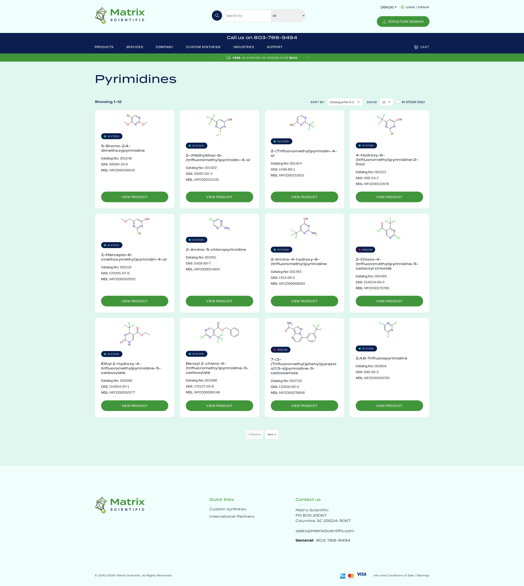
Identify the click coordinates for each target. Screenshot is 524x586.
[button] (308, 57)
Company (164, 47)
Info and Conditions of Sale (394, 575)
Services (134, 47)
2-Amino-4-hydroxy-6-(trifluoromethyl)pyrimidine (299, 261)
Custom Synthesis (203, 47)
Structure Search (406, 21)
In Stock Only (413, 101)
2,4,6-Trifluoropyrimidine (381, 358)
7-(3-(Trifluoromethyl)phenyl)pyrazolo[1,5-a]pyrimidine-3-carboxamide (303, 366)
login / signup (417, 7)
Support (275, 47)
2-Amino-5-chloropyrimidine (216, 249)
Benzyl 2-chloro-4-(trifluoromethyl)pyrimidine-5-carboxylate (217, 368)
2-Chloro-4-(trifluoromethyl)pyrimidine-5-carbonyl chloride (387, 264)
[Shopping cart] (416, 47)
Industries (243, 47)
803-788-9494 (333, 540)
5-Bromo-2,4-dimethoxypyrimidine (123, 148)
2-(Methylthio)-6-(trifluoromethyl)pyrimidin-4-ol (218, 157)
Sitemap (423, 575)
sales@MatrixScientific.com (325, 530)
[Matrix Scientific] (120, 15)
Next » (272, 434)
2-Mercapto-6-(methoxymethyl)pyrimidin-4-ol (134, 257)
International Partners (231, 516)
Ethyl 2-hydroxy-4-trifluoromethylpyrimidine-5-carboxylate (131, 368)
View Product (135, 197)
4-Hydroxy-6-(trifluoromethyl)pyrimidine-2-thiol (387, 159)
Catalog (387, 7)
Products (104, 47)
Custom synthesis (227, 509)
